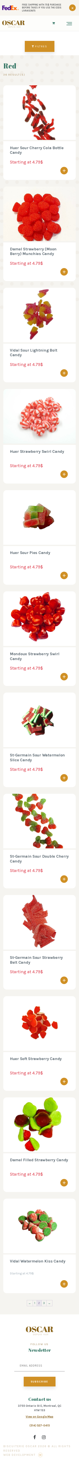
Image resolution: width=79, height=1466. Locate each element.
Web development (19, 1454)
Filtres (40, 46)
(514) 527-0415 (39, 1425)
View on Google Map (39, 1416)
